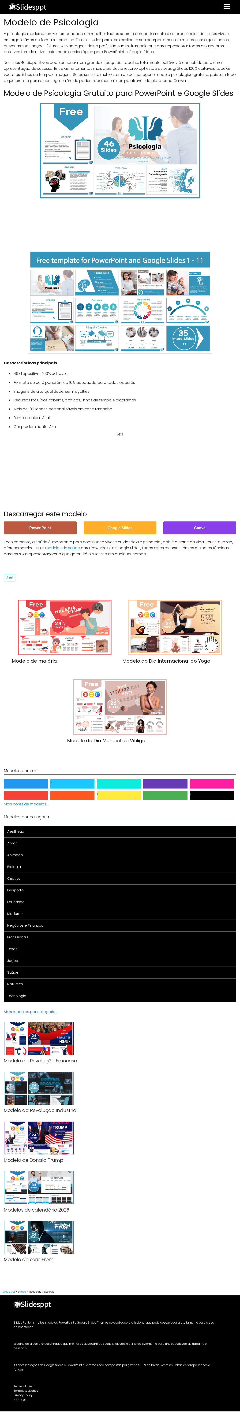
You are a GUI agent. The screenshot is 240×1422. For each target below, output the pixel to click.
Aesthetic (15, 831)
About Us (20, 1400)
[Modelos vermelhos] (30, 795)
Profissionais (17, 937)
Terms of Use (23, 1386)
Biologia (14, 866)
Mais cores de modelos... (26, 804)
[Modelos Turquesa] (123, 784)
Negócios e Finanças (25, 925)
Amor (12, 843)
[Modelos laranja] (76, 795)
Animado (15, 854)
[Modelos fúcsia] (216, 784)
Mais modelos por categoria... (31, 1011)
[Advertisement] (120, 221)
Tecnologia (16, 995)
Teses (12, 948)
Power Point (40, 528)
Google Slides (120, 528)
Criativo (14, 878)
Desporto (15, 890)
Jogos (12, 960)
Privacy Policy (23, 1395)
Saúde (13, 972)
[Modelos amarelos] (123, 795)
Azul (9, 577)
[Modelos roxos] (169, 784)
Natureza (15, 984)
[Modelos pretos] (216, 795)
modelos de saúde (62, 548)
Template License (26, 1391)
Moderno (15, 913)
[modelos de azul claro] (76, 784)
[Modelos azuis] (30, 784)
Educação (16, 901)
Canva (200, 528)
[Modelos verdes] (169, 795)
